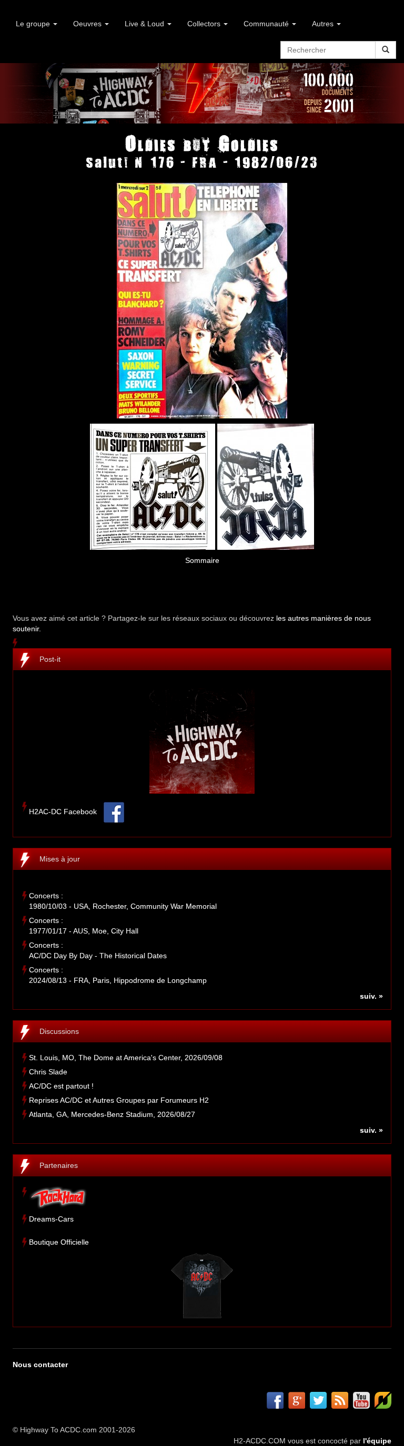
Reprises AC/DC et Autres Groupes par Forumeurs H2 (119, 1100)
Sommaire (202, 560)
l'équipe (377, 1441)
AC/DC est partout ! (61, 1086)
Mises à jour (59, 859)
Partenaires (58, 1165)
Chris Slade (48, 1072)
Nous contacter (40, 1364)
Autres (324, 23)
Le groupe (34, 23)
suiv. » (371, 996)
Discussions (59, 1031)
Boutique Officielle (59, 1242)
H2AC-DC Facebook (63, 812)
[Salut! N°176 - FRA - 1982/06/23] (202, 300)
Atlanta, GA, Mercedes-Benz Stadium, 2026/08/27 (112, 1114)
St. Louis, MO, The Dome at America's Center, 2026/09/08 (126, 1057)
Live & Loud (145, 23)
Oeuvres (88, 23)
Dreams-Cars (51, 1219)
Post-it (49, 659)
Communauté (267, 23)
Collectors (205, 23)
